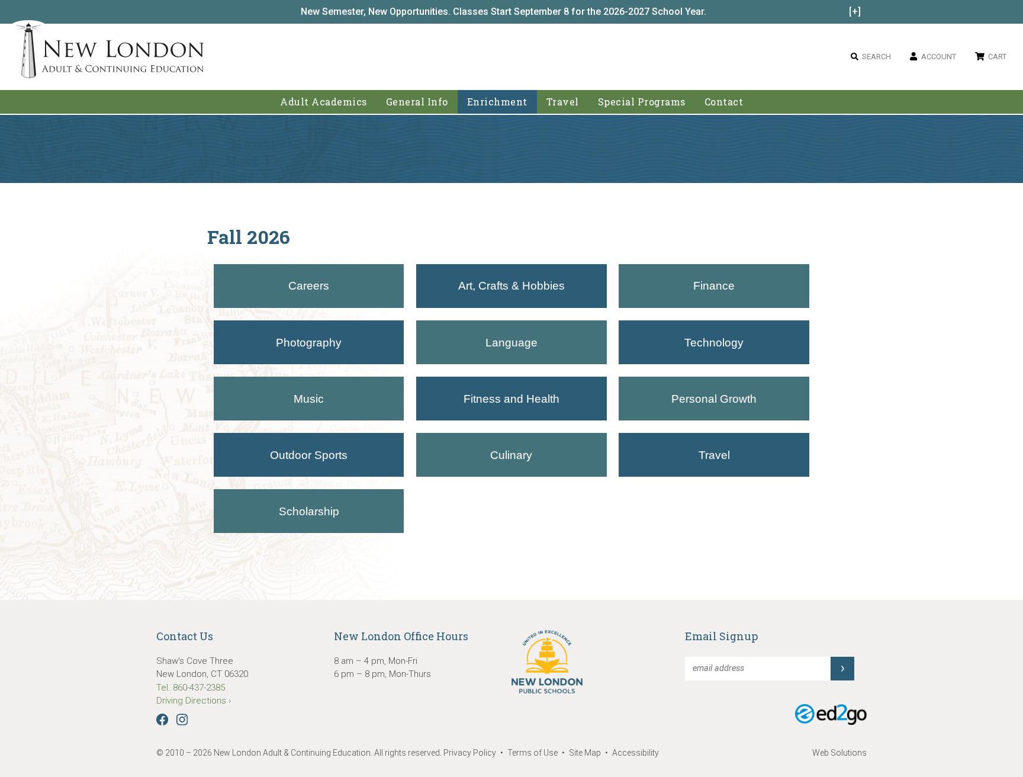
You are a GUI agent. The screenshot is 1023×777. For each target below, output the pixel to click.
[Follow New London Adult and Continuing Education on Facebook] (165, 722)
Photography (309, 342)
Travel (562, 101)
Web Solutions (839, 752)
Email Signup (721, 636)
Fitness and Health (511, 399)
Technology (714, 342)
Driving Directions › (193, 700)
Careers (308, 286)
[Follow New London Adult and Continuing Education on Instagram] (185, 722)
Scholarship (309, 511)
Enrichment (497, 101)
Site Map (585, 752)
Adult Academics (323, 101)
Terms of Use (532, 752)
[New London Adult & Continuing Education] (110, 52)
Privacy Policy (469, 752)
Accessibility (635, 752)
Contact (724, 101)
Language (511, 342)
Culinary (511, 455)
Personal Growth (714, 399)
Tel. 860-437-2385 (190, 687)
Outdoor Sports (309, 455)
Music (309, 399)
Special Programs (642, 101)
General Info (417, 101)
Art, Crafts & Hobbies (511, 286)
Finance (714, 286)
